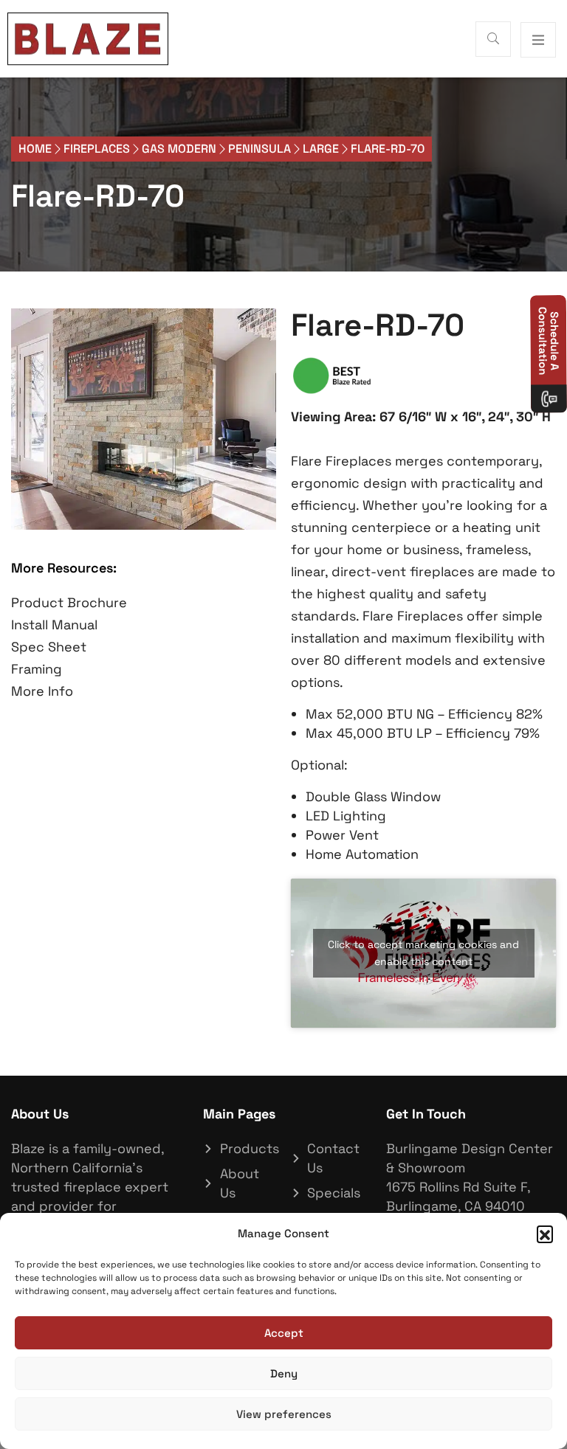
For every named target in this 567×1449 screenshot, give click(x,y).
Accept (283, 1333)
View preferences (283, 1414)
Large (321, 148)
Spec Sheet (48, 646)
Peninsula (259, 148)
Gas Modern (179, 148)
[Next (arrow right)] (541, 724)
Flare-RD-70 (98, 195)
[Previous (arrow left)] (26, 724)
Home (35, 148)
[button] (544, 1233)
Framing (36, 668)
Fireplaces (96, 148)
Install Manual (54, 624)
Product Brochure (69, 602)
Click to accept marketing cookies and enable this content (423, 953)
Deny (284, 1373)
